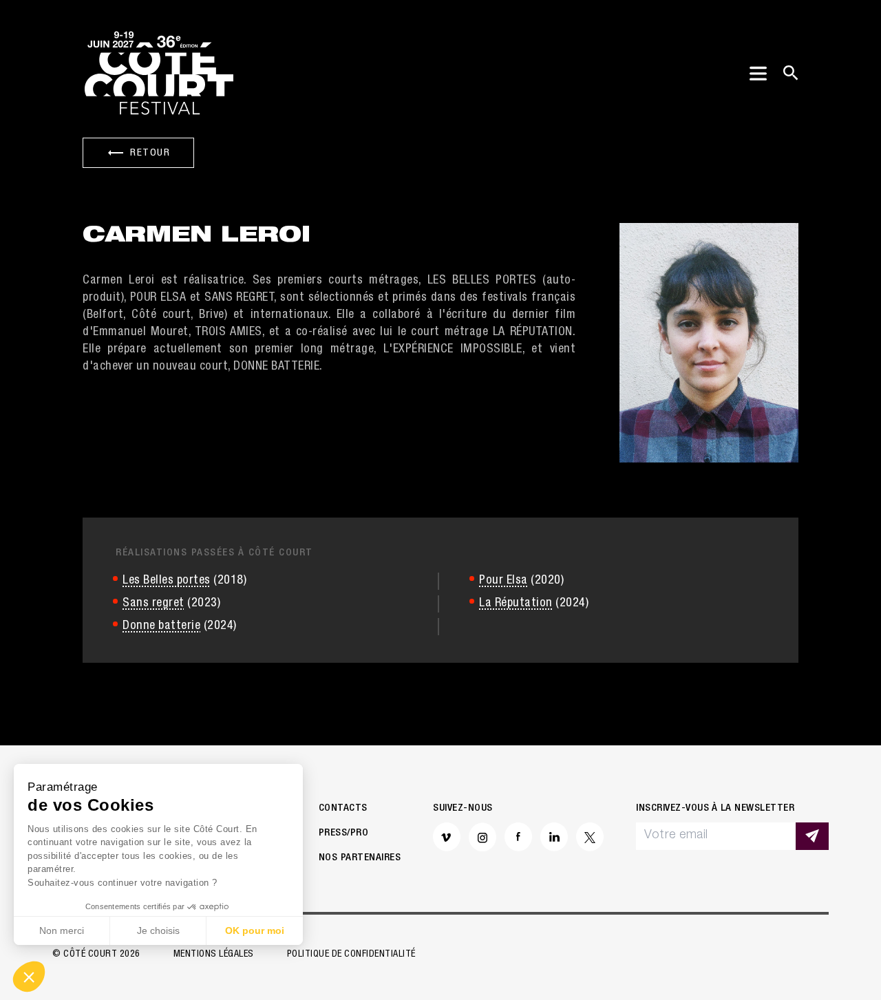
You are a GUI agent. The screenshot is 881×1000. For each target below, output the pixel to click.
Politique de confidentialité (351, 954)
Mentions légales (213, 954)
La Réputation (516, 603)
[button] (28, 976)
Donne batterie (161, 626)
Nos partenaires (360, 858)
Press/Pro (344, 833)
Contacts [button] (343, 808)
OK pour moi (254, 930)
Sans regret (153, 603)
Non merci (61, 930)
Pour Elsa (503, 581)
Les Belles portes (167, 581)
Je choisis (158, 930)
